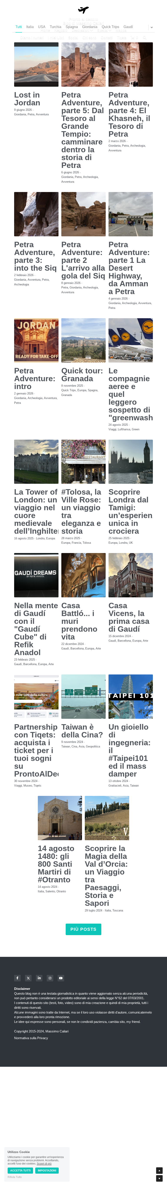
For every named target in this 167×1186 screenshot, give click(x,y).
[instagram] (50, 978)
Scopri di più (44, 1163)
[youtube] (61, 978)
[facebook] (17, 978)
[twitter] (28, 978)
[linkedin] (39, 978)
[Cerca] (144, 37)
